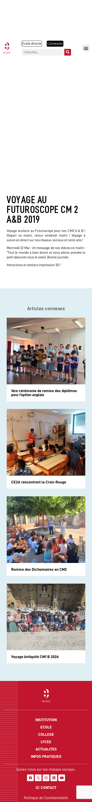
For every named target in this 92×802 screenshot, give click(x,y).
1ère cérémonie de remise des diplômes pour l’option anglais (44, 393)
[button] (86, 48)
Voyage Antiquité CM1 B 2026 (35, 657)
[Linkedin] (53, 777)
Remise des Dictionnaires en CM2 (39, 569)
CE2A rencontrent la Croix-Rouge (38, 482)
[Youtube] (61, 777)
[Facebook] (30, 777)
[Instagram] (46, 777)
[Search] (67, 52)
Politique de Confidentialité (46, 798)
